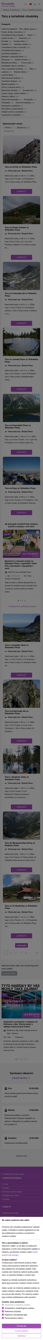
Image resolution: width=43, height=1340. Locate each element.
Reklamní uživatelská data (16, 1314)
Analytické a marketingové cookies (19, 1308)
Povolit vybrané (21, 1330)
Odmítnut (21, 1335)
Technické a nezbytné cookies (17, 1304)
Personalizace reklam (14, 1318)
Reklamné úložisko (13, 1311)
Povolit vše (21, 1326)
